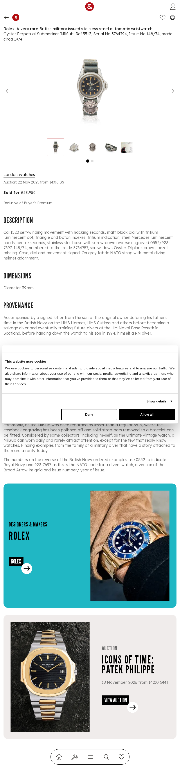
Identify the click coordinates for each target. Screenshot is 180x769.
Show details (156, 401)
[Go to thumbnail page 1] (87, 161)
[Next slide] (171, 91)
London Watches (19, 174)
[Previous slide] (8, 91)
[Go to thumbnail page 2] (92, 161)
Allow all (146, 414)
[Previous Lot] (6, 17)
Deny (89, 414)
